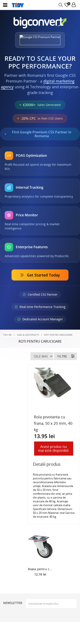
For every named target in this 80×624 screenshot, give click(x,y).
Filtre (62, 356)
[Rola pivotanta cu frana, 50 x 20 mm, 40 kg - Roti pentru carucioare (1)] (54, 387)
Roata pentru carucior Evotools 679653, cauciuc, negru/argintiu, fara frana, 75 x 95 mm (40, 569)
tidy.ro (7, 334)
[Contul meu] (74, 5)
